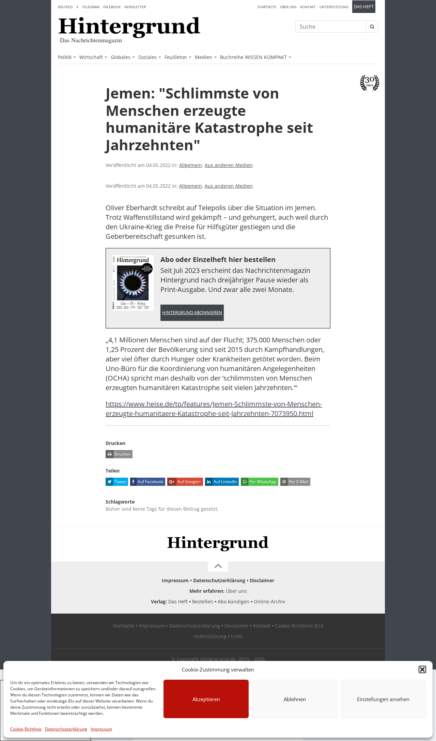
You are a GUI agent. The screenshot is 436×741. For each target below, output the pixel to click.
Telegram (90, 6)
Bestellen (202, 601)
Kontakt (308, 6)
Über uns (288, 6)
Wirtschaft (91, 57)
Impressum (101, 729)
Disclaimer (262, 580)
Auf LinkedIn (225, 481)
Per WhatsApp (262, 481)
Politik (65, 57)
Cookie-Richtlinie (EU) (299, 625)
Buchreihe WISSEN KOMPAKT (253, 57)
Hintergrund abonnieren (192, 312)
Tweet (119, 481)
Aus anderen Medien (229, 165)
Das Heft (364, 7)
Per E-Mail (298, 481)
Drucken (121, 454)
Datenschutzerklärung (66, 729)
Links (237, 636)
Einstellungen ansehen (383, 699)
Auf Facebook (150, 481)
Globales (120, 57)
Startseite (267, 6)
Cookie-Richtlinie (26, 729)
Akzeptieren (206, 699)
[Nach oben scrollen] (218, 566)
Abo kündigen (233, 601)
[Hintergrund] (129, 27)
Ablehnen (295, 699)
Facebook (112, 6)
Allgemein (190, 165)
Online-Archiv (269, 601)
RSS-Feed (65, 6)
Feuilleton (176, 57)
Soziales (147, 57)
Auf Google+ (188, 481)
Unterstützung (334, 6)
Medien (203, 57)
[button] (422, 669)
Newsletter (135, 6)
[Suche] (372, 26)
